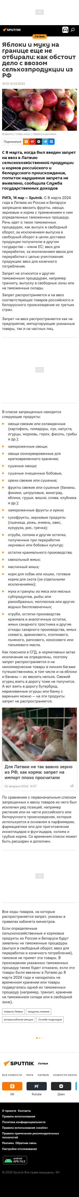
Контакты (24, 1111)
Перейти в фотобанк (44, 134)
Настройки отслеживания (19, 1149)
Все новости (12, 1075)
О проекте (9, 1111)
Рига (29, 1075)
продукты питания (38, 1011)
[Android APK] (15, 1160)
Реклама (8, 1143)
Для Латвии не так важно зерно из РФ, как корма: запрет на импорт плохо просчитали (38, 772)
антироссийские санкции (18, 1019)
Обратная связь (25, 1143)
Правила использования (18, 1116)
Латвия (43, 1075)
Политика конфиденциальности (24, 1122)
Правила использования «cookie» (25, 1128)
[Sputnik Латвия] (12, 31)
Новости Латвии (13, 1011)
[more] (72, 786)
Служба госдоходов (50, 1019)
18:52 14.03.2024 (13, 83)
